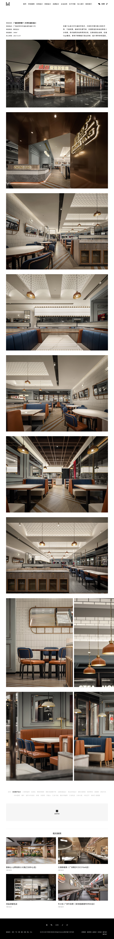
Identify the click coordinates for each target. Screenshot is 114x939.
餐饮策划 (89, 932)
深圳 (13, 932)
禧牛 (22, 795)
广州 (16, 932)
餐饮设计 (105, 934)
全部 (9, 792)
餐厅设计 (105, 932)
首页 (24, 4)
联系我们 (89, 4)
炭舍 (37, 795)
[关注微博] (67, 925)
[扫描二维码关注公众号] (99, 4)
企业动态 (64, 4)
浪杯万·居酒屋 (95, 795)
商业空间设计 (72, 792)
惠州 (22, 932)
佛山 (28, 932)
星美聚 (96, 792)
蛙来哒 (33, 792)
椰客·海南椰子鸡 (51, 792)
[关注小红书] (103, 3)
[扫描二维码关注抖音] (107, 4)
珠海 (25, 932)
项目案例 (31, 4)
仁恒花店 (72, 795)
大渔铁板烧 (26, 792)
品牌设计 (56, 4)
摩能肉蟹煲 (40, 792)
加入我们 (80, 4)
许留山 (48, 795)
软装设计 (48, 4)
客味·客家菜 (82, 792)
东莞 (19, 932)
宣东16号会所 (30, 795)
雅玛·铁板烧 (64, 795)
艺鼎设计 (8, 4)
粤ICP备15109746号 (69, 932)
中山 (31, 932)
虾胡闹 (43, 795)
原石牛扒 (103, 792)
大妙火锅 (79, 795)
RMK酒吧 (17, 795)
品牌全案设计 (62, 792)
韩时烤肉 (90, 792)
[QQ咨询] (47, 925)
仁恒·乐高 (55, 795)
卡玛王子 (86, 795)
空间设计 (39, 4)
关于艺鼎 (72, 4)
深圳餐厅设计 (16, 792)
